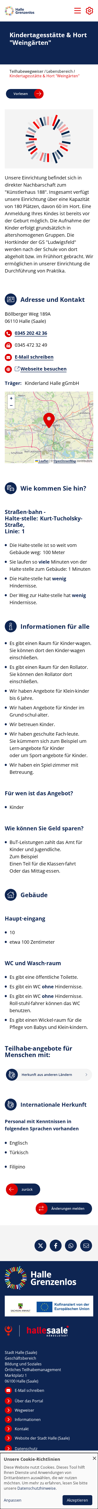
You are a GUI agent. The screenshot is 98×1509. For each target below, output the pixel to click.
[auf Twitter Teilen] (40, 1246)
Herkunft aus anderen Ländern (47, 1074)
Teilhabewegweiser (27, 71)
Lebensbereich (59, 71)
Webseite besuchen (43, 369)
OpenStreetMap (65, 461)
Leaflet (43, 461)
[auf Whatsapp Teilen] (71, 1246)
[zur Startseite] (19, 11)
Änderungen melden (67, 1208)
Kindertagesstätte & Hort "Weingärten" (44, 76)
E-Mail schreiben (34, 357)
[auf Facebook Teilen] (56, 1246)
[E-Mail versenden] (86, 1246)
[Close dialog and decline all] (94, 1456)
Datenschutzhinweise (36, 1488)
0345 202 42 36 (31, 333)
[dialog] (49, 1481)
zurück (27, 1189)
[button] (49, 419)
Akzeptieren (77, 1500)
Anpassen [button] (12, 1500)
